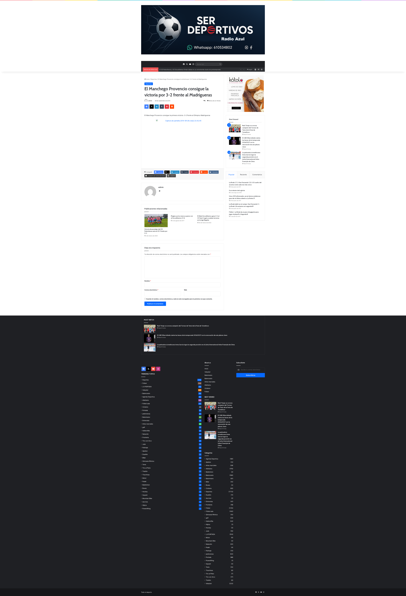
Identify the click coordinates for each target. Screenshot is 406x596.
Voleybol (145, 390)
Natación (145, 434)
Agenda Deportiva (148, 397)
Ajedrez (144, 451)
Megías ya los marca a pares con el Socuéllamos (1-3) (182, 217)
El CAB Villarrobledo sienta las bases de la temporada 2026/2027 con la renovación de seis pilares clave (251, 142)
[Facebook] (146, 106)
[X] (152, 106)
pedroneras (146, 414)
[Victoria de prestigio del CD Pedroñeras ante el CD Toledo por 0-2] (156, 220)
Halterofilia (146, 431)
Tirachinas (146, 475)
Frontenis (145, 437)
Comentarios (257, 175)
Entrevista (145, 420)
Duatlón (145, 454)
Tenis (144, 464)
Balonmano (146, 417)
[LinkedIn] (157, 106)
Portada (145, 410)
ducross (145, 502)
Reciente (243, 175)
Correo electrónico (151, 290)
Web (185, 290)
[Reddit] (172, 106)
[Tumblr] (162, 106)
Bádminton (146, 485)
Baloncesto (146, 393)
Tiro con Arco (147, 441)
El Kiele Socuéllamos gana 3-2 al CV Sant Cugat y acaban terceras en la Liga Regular (208, 218)
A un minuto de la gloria (237, 190)
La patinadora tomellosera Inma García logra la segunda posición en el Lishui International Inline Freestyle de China (251, 157)
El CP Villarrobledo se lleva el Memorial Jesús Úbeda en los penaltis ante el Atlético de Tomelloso (191, 69)
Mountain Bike (147, 498)
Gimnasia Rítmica (148, 461)
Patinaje (145, 447)
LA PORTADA (147, 386)
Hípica (144, 505)
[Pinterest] (167, 106)
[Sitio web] (159, 191)
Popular (231, 175)
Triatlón (144, 471)
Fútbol (144, 383)
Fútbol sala (146, 403)
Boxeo (144, 488)
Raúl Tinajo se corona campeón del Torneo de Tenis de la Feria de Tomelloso (183, 326)
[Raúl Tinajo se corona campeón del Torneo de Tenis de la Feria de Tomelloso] (235, 128)
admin (150, 101)
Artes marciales (147, 424)
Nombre (147, 281)
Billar (144, 458)
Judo (144, 444)
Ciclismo (145, 407)
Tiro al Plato (146, 468)
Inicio (148, 79)
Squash (144, 495)
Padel (144, 481)
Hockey (145, 491)
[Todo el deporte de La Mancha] (203, 29)
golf (143, 427)
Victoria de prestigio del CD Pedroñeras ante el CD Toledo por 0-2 (155, 231)
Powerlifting (146, 508)
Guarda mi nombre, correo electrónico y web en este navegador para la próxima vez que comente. (179, 299)
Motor (144, 478)
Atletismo (145, 400)
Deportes (154, 79)
